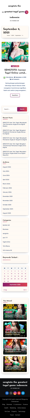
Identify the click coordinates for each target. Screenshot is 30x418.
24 (11, 279)
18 (15, 276)
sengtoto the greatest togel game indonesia (14, 12)
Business (5, 229)
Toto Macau (6, 246)
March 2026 (6, 184)
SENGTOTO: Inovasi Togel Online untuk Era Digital (15, 73)
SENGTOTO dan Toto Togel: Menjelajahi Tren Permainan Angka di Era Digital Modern (15, 124)
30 (8, 281)
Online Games (22, 408)
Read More (15, 95)
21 (25, 276)
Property (14, 411)
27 (22, 279)
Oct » (25, 290)
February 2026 (7, 188)
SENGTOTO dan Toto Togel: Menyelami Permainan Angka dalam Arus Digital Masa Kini (14, 153)
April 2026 (6, 179)
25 (15, 279)
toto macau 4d (7, 250)
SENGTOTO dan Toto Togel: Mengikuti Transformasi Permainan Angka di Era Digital (14, 145)
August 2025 (7, 213)
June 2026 (6, 175)
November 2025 (8, 200)
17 (11, 276)
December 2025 (8, 196)
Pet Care (7, 411)
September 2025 (8, 209)
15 (4, 276)
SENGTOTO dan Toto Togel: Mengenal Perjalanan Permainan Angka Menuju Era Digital (14, 132)
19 (18, 276)
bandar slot (6, 225)
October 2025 (7, 205)
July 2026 (6, 171)
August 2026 (7, 167)
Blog (3, 404)
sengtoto (5, 233)
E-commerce (17, 404)
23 (8, 279)
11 (14, 273)
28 (25, 279)
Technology (21, 411)
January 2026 (7, 192)
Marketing (13, 408)
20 (22, 276)
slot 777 (5, 237)
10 (11, 273)
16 (8, 276)
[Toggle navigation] (3, 12)
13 (22, 273)
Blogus (24, 399)
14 (25, 273)
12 (18, 273)
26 (18, 279)
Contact (17, 415)
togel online (15, 66)
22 (4, 279)
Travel (12, 415)
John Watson (9, 77)
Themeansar (15, 401)
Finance (25, 404)
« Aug (5, 290)
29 (4, 281)
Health (6, 408)
